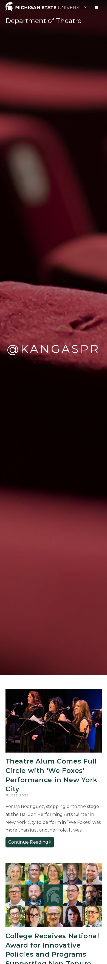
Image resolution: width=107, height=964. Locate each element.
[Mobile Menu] (96, 7)
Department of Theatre (43, 21)
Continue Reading (31, 843)
